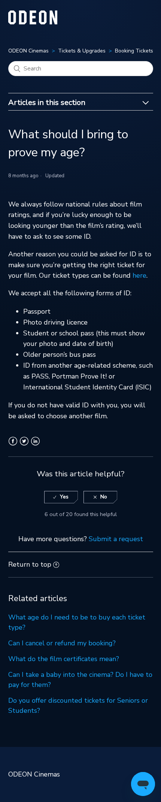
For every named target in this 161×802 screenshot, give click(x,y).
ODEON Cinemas (28, 50)
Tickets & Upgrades (82, 50)
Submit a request (116, 538)
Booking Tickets (134, 50)
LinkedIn (35, 445)
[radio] (61, 497)
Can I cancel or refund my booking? (62, 643)
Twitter (24, 445)
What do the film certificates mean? (63, 658)
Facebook (13, 445)
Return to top (29, 564)
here (139, 275)
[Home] (33, 22)
